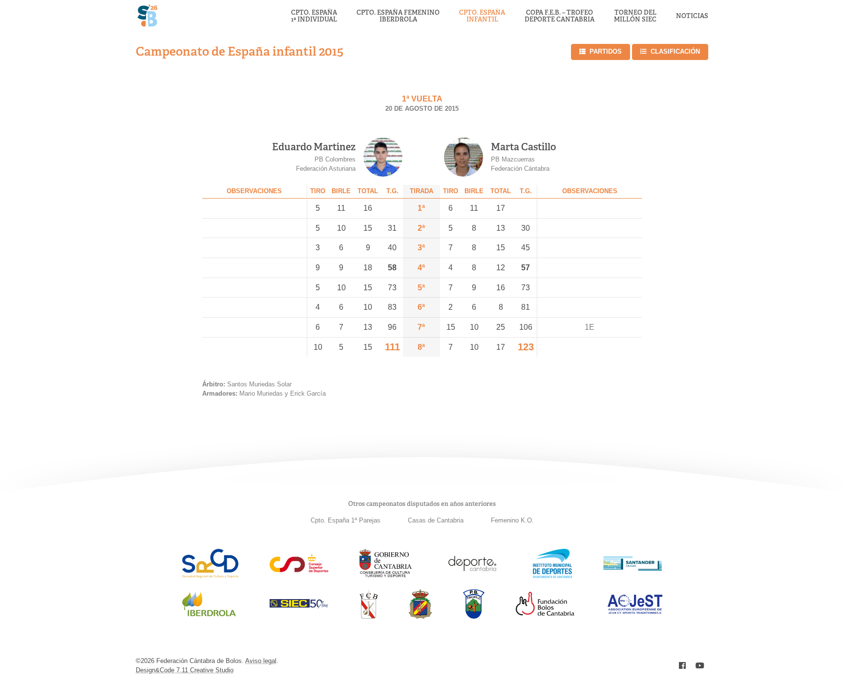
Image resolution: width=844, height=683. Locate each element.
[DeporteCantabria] (472, 575)
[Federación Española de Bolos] (420, 616)
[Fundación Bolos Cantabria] (545, 613)
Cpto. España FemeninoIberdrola (398, 16)
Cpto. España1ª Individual (314, 16)
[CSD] (299, 570)
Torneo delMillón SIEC (635, 16)
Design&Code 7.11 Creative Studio (184, 670)
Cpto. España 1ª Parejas (345, 520)
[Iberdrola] (209, 616)
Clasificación (675, 51)
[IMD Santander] (552, 575)
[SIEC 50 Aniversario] (299, 606)
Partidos (606, 51)
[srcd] (210, 575)
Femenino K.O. (512, 520)
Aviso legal (260, 660)
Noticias (692, 16)
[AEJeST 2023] (635, 612)
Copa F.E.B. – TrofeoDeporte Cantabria (559, 16)
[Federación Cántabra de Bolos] (368, 616)
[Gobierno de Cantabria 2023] (385, 575)
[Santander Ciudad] (632, 568)
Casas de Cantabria (436, 520)
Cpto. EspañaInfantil (482, 16)
